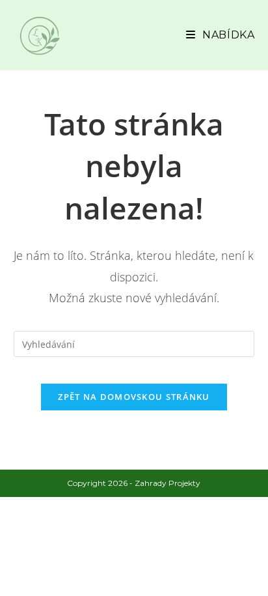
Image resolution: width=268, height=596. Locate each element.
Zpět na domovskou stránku (134, 397)
